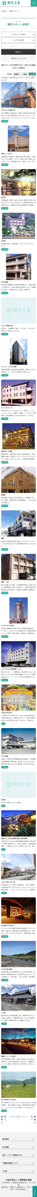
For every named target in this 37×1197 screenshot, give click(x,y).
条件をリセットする (18, 58)
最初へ (2, 1119)
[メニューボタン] (34, 3)
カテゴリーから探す (18, 34)
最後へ (35, 1119)
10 (16, 1117)
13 (22, 1117)
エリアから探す (18, 40)
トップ (3, 11)
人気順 (24, 74)
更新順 (16, 74)
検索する (18, 52)
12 (20, 1117)
